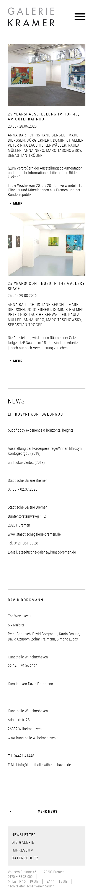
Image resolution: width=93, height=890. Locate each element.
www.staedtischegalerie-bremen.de (34, 534)
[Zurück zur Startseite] (31, 18)
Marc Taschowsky (63, 150)
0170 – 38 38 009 (20, 876)
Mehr (18, 203)
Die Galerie (23, 842)
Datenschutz (25, 857)
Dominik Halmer (68, 140)
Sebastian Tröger (25, 155)
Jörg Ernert (38, 140)
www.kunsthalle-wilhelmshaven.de (34, 737)
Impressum (23, 850)
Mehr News (47, 811)
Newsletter (24, 834)
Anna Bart (18, 135)
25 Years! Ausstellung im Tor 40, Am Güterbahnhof (43, 116)
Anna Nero (33, 150)
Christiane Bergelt (47, 135)
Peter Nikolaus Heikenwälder (37, 145)
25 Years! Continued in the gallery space (46, 286)
